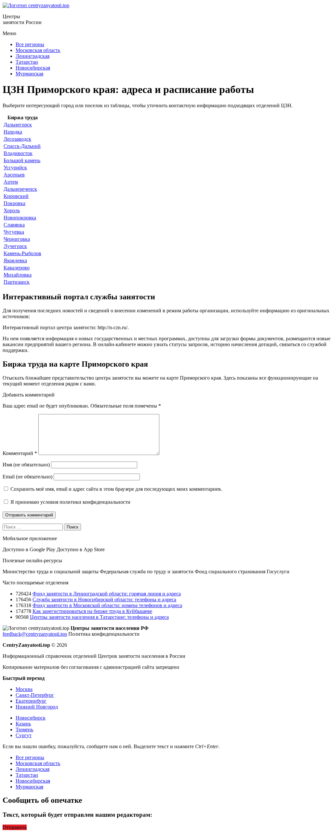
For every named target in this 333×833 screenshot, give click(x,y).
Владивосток (18, 153)
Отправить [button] (15, 827)
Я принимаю (69, 502)
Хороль (12, 210)
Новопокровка (20, 217)
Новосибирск (31, 718)
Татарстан (27, 62)
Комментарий (20, 453)
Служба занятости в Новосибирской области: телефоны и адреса (104, 599)
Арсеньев (14, 174)
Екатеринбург (31, 701)
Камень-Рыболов (22, 253)
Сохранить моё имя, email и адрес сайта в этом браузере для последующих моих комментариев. (116, 489)
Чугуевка (14, 232)
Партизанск (17, 282)
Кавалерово (17, 267)
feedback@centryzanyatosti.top (35, 634)
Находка (13, 132)
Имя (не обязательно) (26, 464)
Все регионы (30, 44)
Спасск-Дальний (22, 146)
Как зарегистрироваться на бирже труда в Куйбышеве (92, 611)
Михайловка (18, 275)
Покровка (14, 203)
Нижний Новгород (37, 706)
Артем (11, 182)
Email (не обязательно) (27, 476)
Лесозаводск (17, 139)
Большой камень (22, 160)
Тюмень (24, 729)
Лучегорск (15, 246)
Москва (24, 689)
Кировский (16, 196)
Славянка (14, 225)
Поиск (72, 527)
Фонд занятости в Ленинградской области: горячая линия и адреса (107, 593)
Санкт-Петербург (35, 695)
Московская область (38, 50)
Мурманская (29, 73)
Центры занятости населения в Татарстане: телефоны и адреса (99, 617)
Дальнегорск (18, 124)
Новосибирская (33, 68)
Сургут (24, 735)
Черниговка (17, 239)
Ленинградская (32, 56)
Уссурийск (15, 167)
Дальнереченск (20, 189)
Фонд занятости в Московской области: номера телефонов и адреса (107, 605)
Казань (23, 723)
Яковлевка (15, 260)
